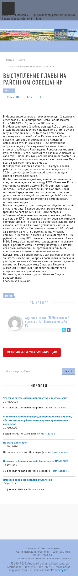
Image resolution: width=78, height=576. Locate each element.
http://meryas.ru (59, 570)
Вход (38, 18)
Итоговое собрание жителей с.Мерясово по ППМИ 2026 (35, 461)
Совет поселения (49, 548)
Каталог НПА (21, 15)
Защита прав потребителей (17, 18)
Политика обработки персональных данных (43, 558)
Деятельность (62, 551)
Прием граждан (43, 555)
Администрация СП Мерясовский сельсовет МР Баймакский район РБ (47, 321)
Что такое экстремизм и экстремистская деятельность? (35, 397)
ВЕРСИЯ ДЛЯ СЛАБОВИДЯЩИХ (32, 352)
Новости (6, 15)
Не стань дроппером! (15, 442)
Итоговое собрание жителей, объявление (27, 479)
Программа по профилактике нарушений (54, 15)
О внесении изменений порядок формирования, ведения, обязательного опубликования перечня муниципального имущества (37, 420)
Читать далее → (59, 407)
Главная (10, 59)
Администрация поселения (33, 551)
